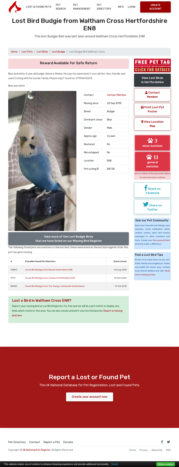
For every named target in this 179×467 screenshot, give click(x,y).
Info (121, 6)
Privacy (143, 450)
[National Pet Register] (14, 7)
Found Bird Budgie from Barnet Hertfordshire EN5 (48, 270)
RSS (168, 450)
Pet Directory (104, 6)
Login (131, 6)
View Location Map (153, 124)
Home (14, 51)
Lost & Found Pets (38, 6)
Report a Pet (52, 442)
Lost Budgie (58, 51)
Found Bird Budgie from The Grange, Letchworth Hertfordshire (55, 286)
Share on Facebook (153, 191)
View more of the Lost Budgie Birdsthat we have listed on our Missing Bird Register (68, 238)
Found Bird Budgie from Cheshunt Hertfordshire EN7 (50, 278)
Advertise (157, 450)
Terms (132, 450)
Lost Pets (27, 51)
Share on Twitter (154, 207)
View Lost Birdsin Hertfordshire (152, 80)
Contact (34, 442)
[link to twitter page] (168, 442)
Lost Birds (42, 51)
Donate (68, 442)
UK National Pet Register (36, 449)
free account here (161, 240)
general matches (152, 161)
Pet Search (61, 6)
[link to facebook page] (162, 442)
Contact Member (116, 95)
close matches (152, 143)
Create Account (155, 7)
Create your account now (89, 396)
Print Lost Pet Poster (154, 109)
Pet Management (82, 6)
